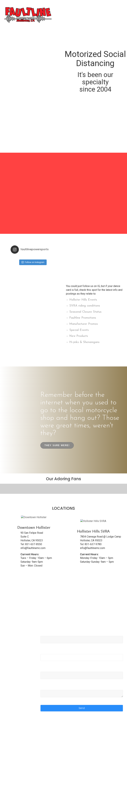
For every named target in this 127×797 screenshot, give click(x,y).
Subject (44, 670)
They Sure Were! (57, 445)
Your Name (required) (53, 634)
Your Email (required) (53, 652)
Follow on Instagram (34, 262)
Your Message (48, 688)
